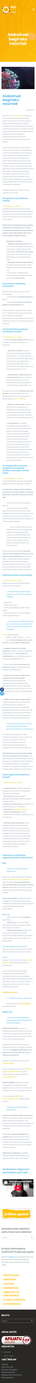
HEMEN (17, 1096)
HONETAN (28, 1069)
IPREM (5, 635)
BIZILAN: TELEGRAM (9, 1370)
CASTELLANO (9, 1356)
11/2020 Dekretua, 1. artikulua (11, 206)
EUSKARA (7, 1352)
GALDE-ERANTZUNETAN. (13, 1071)
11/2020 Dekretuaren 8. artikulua (12, 337)
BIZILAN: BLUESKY (9, 1372)
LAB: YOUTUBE (7, 1367)
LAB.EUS (5, 1364)
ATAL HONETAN (25, 1004)
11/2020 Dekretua (18, 115)
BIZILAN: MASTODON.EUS (12, 1375)
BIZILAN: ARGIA (7, 1377)
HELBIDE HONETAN (8, 1063)
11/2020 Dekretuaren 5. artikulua (12, 580)
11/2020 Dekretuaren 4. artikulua (12, 478)
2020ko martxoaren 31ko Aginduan (18, 879)
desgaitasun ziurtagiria (21, 809)
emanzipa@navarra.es (9, 1077)
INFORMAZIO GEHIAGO (10, 992)
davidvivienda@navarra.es (10, 1099)
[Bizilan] (9, 9)
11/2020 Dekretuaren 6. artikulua (12, 782)
